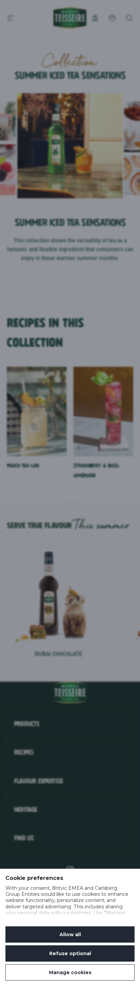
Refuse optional (70, 953)
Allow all (70, 934)
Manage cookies (70, 972)
